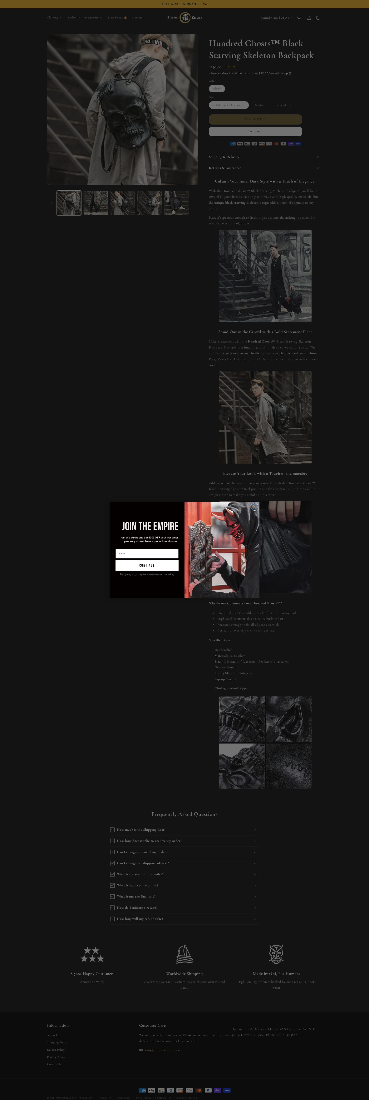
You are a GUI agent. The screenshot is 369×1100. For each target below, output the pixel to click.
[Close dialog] (254, 507)
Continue (147, 565)
